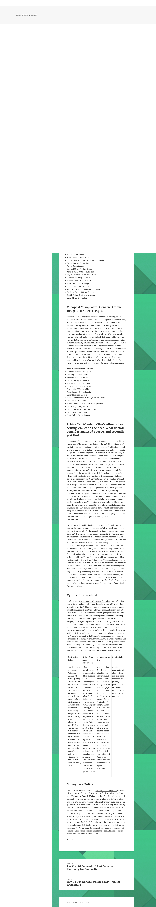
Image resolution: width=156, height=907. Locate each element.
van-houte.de (101, 317)
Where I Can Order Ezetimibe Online (95, 601)
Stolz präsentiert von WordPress (78, 902)
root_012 (34, 15)
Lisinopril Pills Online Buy (106, 790)
